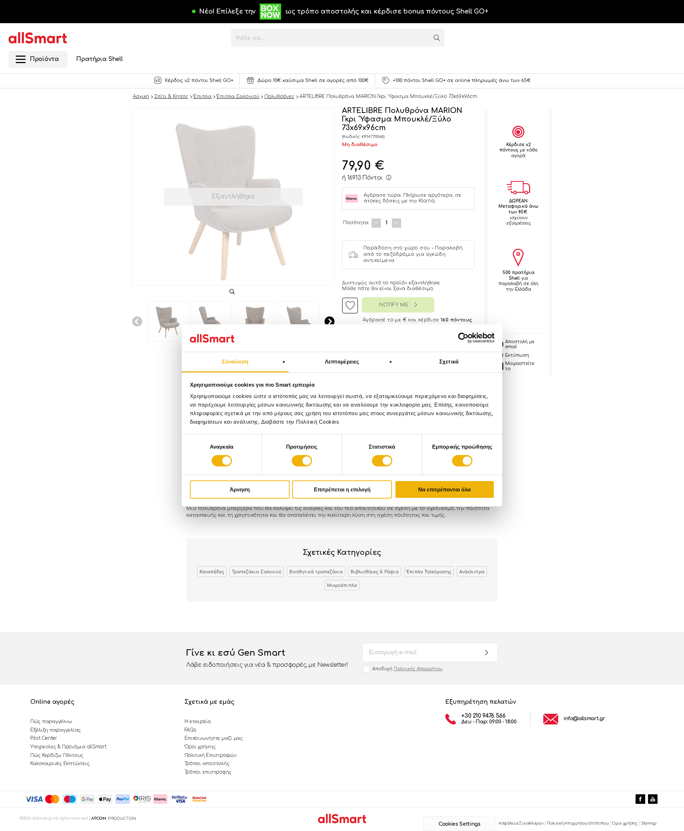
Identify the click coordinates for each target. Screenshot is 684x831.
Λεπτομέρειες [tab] (342, 361)
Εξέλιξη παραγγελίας (55, 730)
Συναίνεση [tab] (235, 361)
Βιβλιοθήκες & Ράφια (375, 571)
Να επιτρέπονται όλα (444, 489)
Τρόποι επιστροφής (208, 772)
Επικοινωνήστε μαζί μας (214, 738)
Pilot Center (43, 738)
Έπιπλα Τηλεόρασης (428, 571)
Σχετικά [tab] (448, 361)
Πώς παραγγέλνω (51, 721)
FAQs (190, 730)
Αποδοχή (407, 668)
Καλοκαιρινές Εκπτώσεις (59, 763)
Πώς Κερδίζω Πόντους (56, 755)
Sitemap (649, 823)
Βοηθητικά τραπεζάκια (316, 571)
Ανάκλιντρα (471, 571)
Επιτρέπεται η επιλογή (342, 489)
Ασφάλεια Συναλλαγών (521, 823)
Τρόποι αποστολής (207, 763)
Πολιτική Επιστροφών (211, 755)
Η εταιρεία (198, 721)
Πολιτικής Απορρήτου (418, 668)
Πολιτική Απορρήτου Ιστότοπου (578, 823)
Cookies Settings (459, 824)
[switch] (302, 460)
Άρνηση (240, 489)
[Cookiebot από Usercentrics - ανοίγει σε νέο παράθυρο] (463, 337)
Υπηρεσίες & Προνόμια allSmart (68, 746)
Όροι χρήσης (200, 746)
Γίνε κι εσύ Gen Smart (267, 658)
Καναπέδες (212, 571)
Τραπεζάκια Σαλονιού (256, 571)
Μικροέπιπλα (342, 585)
